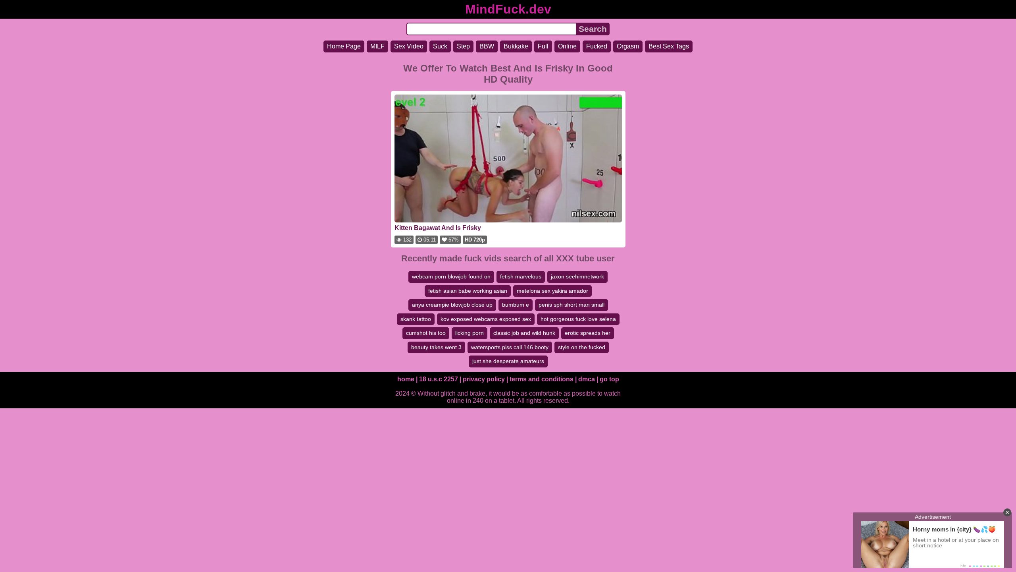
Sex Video (408, 46)
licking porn (469, 333)
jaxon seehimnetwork (577, 276)
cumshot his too (426, 333)
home (405, 379)
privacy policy (484, 379)
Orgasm (628, 46)
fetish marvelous (520, 276)
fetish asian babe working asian (467, 291)
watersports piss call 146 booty (509, 347)
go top (609, 379)
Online (567, 46)
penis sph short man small (571, 304)
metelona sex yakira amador (552, 291)
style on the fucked (581, 347)
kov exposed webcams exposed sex (486, 319)
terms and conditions (541, 379)
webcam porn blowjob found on (451, 276)
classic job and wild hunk (524, 333)
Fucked (596, 46)
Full (543, 46)
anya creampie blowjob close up (452, 304)
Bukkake (516, 46)
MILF (377, 46)
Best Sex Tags (668, 46)
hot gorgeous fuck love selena (578, 319)
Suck (440, 46)
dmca (586, 379)
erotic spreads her (587, 333)
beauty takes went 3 (436, 347)
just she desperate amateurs (508, 361)
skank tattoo (415, 319)
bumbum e (515, 304)
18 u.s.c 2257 (438, 379)
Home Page (344, 46)
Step (463, 46)
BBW (486, 46)
